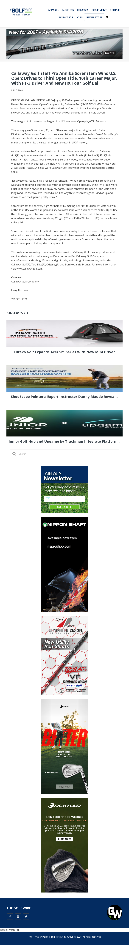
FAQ (30, 936)
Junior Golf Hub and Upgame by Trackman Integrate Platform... (64, 441)
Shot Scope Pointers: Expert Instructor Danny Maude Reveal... (64, 396)
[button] (107, 17)
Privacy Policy (41, 936)
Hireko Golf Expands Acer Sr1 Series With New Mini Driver (64, 351)
